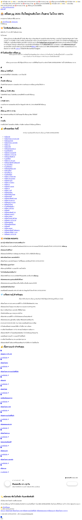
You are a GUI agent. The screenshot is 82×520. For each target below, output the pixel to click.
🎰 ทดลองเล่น (14, 22)
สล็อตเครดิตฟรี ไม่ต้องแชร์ (12, 162)
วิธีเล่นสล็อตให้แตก (10, 224)
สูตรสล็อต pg (8, 172)
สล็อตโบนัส (9, 510)
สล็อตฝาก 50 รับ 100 (10, 234)
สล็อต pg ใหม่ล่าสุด (10, 176)
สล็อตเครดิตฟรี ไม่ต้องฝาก (12, 230)
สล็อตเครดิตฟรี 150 (10, 212)
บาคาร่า (18, 48)
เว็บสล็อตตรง (8, 166)
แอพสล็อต (8, 158)
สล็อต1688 (8, 146)
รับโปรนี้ (73, 483)
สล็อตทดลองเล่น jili (42, 510)
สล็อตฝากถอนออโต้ (10, 152)
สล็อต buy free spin (10, 160)
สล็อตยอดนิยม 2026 (10, 168)
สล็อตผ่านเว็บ (8, 180)
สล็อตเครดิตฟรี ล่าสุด (11, 198)
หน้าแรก (3, 510)
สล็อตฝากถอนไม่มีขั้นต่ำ (30, 510)
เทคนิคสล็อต (8, 174)
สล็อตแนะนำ (51, 510)
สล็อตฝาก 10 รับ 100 (10, 154)
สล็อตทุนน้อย (8, 192)
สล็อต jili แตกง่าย (10, 200)
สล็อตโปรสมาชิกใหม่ (11, 218)
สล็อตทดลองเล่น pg (10, 148)
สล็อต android (8, 228)
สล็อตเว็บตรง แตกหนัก (11, 142)
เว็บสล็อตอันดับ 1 (9, 206)
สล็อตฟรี (7, 226)
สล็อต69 (7, 210)
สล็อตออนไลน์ (9, 140)
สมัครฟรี (3, 9)
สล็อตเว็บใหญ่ (9, 204)
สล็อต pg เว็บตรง (9, 182)
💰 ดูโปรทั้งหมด (5, 22)
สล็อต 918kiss (8, 216)
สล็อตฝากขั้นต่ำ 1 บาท (11, 232)
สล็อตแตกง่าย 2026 (10, 202)
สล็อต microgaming (10, 178)
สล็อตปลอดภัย (9, 222)
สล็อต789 (7, 136)
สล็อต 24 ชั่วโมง (9, 208)
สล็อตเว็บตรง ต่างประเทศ (12, 138)
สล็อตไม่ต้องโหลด (10, 194)
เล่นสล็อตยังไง (9, 150)
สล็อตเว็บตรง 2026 (17, 510)
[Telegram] (1, 517)
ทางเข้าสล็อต (8, 164)
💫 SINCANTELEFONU (7, 7)
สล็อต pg (33, 46)
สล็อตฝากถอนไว (9, 214)
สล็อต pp (7, 184)
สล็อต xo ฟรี (8, 190)
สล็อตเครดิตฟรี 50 (10, 156)
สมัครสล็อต (8, 170)
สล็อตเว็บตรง (59, 510)
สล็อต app (7, 144)
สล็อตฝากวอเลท (9, 186)
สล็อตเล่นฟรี (8, 196)
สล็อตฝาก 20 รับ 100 (10, 220)
